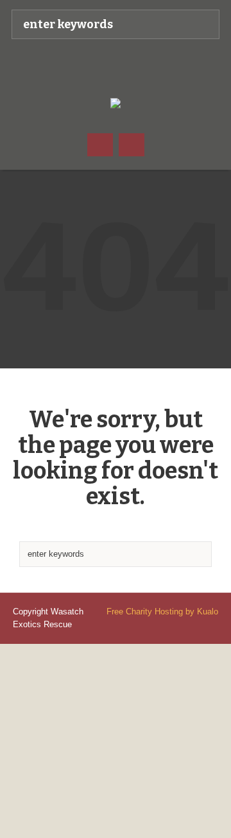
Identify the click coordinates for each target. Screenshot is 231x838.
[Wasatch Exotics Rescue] (128, 68)
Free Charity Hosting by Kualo (162, 611)
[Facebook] (102, 68)
